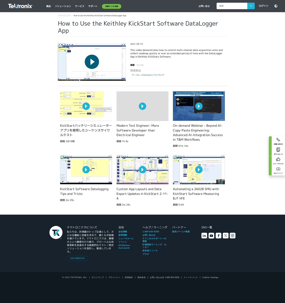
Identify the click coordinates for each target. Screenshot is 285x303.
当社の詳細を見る (77, 258)
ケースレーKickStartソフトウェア (148, 75)
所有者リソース (150, 250)
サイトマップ (98, 277)
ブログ (145, 254)
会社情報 (122, 231)
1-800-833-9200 (150, 231)
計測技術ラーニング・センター (154, 245)
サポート (93, 6)
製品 (48, 6)
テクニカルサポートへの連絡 (154, 239)
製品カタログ (278, 173)
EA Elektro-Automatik (124, 246)
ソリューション (63, 6)
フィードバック (191, 277)
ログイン (263, 6)
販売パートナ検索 (181, 231)
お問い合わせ (149, 235)
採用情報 (122, 235)
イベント (122, 242)
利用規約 (129, 277)
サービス (79, 6)
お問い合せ (204, 6)
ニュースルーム (126, 238)
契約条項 (141, 277)
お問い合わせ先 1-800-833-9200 (164, 277)
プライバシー (114, 277)
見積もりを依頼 (111, 6)
